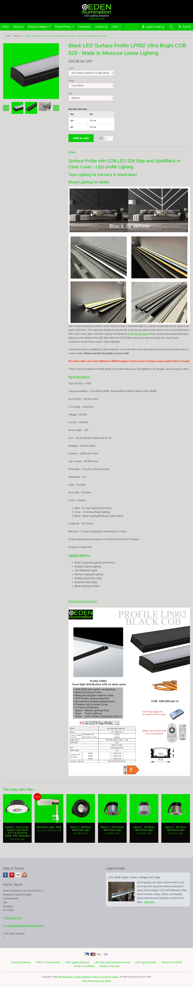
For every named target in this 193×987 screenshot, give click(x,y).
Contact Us (101, 26)
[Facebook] (5, 875)
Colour (71, 81)
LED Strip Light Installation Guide (112, 962)
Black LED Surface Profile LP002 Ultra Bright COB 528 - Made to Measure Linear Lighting (66, 36)
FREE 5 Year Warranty (48, 962)
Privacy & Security (109, 966)
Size (70, 93)
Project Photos (63, 26)
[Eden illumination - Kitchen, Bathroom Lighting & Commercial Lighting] (96, 8)
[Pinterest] (11, 875)
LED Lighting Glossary (77, 962)
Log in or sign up (155, 26)
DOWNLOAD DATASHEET (83, 601)
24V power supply (139, 334)
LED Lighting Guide (145, 962)
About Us (18, 26)
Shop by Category (37, 26)
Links (115, 26)
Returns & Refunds (171, 962)
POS (84, 981)
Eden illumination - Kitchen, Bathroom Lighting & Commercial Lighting (88, 977)
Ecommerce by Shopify (101, 981)
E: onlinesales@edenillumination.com (23, 926)
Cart (186, 26)
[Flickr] (18, 875)
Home (5, 26)
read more (149, 902)
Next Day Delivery (21, 962)
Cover (71, 68)
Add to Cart (81, 138)
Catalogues (84, 26)
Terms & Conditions (84, 966)
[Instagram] (24, 875)
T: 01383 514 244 (12, 918)
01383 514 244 (97, 18)
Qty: (101, 138)
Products (18, 36)
